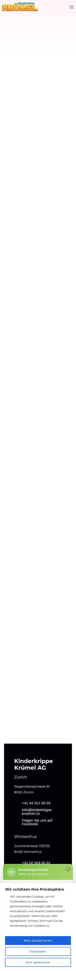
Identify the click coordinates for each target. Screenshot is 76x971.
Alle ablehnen (38, 962)
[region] (38, 927)
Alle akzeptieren (38, 940)
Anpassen (38, 951)
